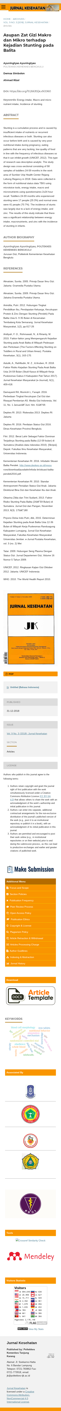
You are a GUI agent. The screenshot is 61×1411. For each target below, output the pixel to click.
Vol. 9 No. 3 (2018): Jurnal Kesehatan (25, 22)
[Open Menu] (3, 6)
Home (7, 19)
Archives (18, 19)
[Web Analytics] (23, 1329)
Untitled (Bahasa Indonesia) (24, 687)
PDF (11, 674)
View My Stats (36, 1329)
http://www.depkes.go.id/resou (35, 465)
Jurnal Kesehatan (16, 1388)
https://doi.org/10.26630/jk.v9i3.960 (30, 91)
